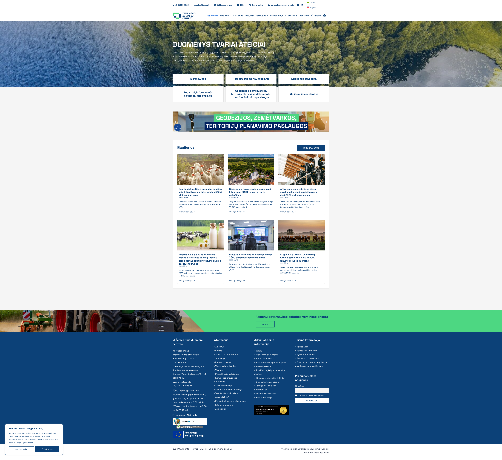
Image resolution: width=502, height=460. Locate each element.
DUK (243, 5)
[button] (230, 15)
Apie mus (219, 346)
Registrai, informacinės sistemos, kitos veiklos (198, 94)
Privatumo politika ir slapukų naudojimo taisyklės (305, 448)
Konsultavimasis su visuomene (230, 401)
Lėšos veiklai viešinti (266, 393)
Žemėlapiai (220, 408)
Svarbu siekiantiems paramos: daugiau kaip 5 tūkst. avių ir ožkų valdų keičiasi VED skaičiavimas (200, 192)
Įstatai (259, 350)
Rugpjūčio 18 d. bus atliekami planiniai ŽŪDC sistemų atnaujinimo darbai (250, 256)
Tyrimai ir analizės (306, 354)
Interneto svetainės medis (316, 452)
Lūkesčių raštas (223, 362)
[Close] (60, 426)
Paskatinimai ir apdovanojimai (271, 362)
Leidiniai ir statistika (304, 78)
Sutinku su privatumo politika (311, 395)
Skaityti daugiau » (187, 212)
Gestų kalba (258, 5)
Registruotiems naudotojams (251, 78)
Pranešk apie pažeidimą (227, 374)
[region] (34, 439)
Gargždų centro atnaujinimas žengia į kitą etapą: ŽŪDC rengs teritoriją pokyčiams (250, 192)
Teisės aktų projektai (307, 350)
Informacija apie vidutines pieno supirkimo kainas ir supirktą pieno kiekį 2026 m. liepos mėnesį (299, 192)
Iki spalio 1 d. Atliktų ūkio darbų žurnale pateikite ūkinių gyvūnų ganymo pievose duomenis (297, 257)
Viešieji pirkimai (263, 366)
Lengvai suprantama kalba (282, 5)
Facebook (179, 415)
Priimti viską (47, 449)
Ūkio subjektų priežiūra (267, 382)
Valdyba (219, 370)
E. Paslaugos (198, 78)
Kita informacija (264, 397)
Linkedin (193, 415)
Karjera (218, 350)
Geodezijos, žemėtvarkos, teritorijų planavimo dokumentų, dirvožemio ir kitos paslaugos (251, 94)
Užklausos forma (226, 5)
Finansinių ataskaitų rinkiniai (270, 378)
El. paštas (299, 386)
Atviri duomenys (223, 385)
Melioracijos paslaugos (304, 94)
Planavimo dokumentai (267, 354)
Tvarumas (220, 381)
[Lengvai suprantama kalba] (324, 15)
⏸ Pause (177, 127)
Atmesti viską (21, 449)
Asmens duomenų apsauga (228, 389)
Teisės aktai (302, 346)
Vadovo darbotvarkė (225, 366)
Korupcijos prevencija (226, 377)
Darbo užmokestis (265, 358)
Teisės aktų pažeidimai (308, 358)
